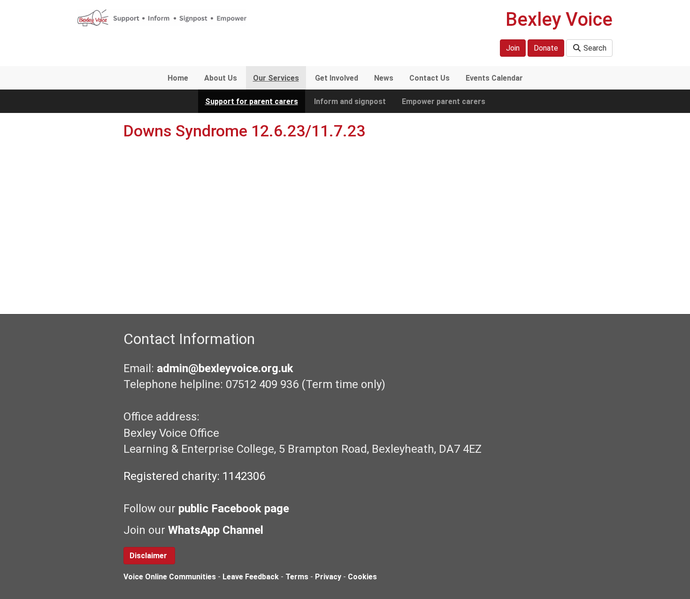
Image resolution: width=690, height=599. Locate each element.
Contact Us (429, 78)
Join (513, 48)
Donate (546, 48)
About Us (220, 78)
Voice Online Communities (169, 576)
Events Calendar (494, 78)
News (383, 78)
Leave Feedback (250, 576)
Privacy (328, 576)
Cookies (362, 576)
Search (594, 48)
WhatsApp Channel (217, 530)
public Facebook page (233, 508)
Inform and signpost (350, 101)
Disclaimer (149, 555)
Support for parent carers (251, 101)
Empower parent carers (443, 101)
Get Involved (336, 78)
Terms (296, 576)
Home (178, 78)
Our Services (276, 78)
